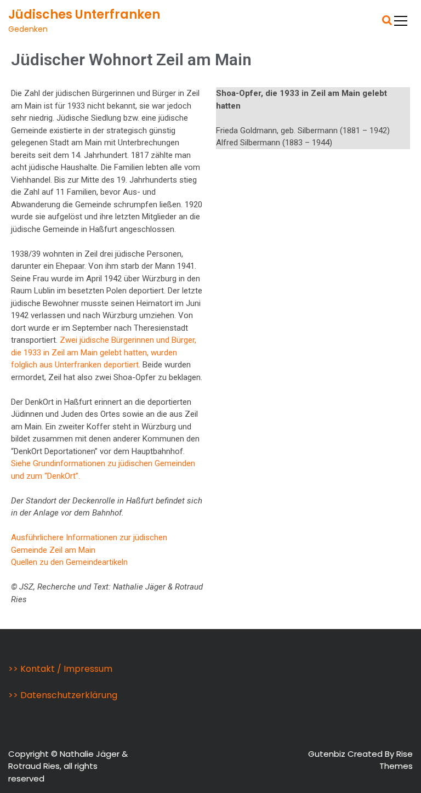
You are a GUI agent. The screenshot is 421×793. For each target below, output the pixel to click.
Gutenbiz (328, 754)
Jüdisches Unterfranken (84, 14)
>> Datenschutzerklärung (62, 695)
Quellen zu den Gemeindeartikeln (69, 562)
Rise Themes (396, 760)
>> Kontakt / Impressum (60, 668)
